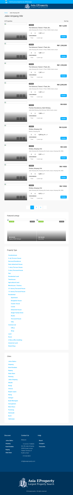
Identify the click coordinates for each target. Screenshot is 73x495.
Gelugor (10, 398)
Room (10, 337)
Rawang (10, 376)
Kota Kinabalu (12, 367)
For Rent (31, 24)
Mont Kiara (11, 407)
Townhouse (11, 279)
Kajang (10, 370)
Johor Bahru (12, 361)
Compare (41, 443)
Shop (12, 331)
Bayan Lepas (12, 391)
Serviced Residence (14, 261)
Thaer (31, 38)
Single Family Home (17, 313)
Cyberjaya (11, 419)
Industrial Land (13, 343)
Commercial (12, 325)
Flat (9, 273)
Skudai (10, 382)
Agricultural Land (13, 282)
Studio (13, 316)
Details (63, 36)
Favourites (42, 446)
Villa (12, 322)
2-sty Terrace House (14, 258)
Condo (13, 306)
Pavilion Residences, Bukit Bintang (39, 108)
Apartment (14, 297)
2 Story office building (15, 340)
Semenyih (11, 413)
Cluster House (15, 303)
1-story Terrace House (15, 267)
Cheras (10, 388)
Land (9, 334)
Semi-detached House (15, 264)
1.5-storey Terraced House (16, 291)
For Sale (31, 44)
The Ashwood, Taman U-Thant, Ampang (41, 28)
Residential (11, 294)
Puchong (11, 410)
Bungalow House (16, 300)
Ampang (11, 364)
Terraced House (16, 319)
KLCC (10, 416)
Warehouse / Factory (14, 285)
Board (41, 440)
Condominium (12, 255)
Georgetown (12, 404)
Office (13, 328)
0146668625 (36, 2)
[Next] (45, 207)
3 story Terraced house (15, 270)
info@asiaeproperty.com (28, 461)
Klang (10, 395)
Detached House (16, 310)
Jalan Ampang (12, 379)
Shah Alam (11, 373)
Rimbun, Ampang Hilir (35, 129)
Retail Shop (11, 346)
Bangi (10, 385)
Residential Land (13, 276)
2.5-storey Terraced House (16, 288)
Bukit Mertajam (13, 401)
